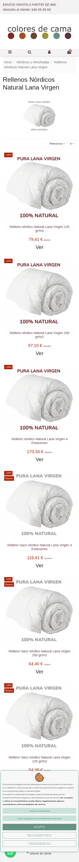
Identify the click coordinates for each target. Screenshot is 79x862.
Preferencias (39, 843)
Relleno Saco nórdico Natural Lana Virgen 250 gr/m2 (39, 653)
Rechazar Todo (39, 835)
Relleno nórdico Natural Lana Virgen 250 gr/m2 (39, 335)
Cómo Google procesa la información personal (39, 819)
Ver (39, 247)
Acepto (39, 827)
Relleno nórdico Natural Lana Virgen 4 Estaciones (40, 441)
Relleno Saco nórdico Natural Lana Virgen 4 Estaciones (39, 547)
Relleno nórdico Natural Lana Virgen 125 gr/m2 (39, 229)
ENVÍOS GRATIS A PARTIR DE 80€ (30, 4)
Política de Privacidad (39, 811)
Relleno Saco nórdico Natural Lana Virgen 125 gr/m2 (39, 759)
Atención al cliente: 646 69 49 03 (27, 9)
